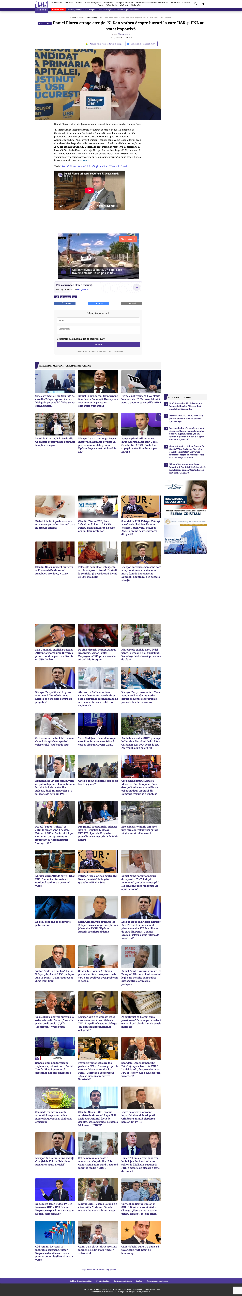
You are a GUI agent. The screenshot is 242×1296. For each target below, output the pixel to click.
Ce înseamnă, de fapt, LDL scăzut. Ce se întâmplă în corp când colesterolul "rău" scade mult (55, 741)
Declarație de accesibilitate (157, 1281)
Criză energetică (93, 2)
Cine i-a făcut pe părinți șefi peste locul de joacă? (98, 782)
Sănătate (175, 2)
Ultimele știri (56, 2)
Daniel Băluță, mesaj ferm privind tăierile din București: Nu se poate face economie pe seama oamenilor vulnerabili (98, 400)
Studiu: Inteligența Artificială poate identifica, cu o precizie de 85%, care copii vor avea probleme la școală (98, 975)
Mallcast (124, 5)
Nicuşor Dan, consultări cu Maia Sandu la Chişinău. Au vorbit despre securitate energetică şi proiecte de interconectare (140, 697)
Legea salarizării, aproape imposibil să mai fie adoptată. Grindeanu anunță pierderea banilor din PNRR (138, 1116)
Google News (83, 289)
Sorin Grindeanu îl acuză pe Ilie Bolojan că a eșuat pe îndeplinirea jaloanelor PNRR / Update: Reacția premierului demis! (98, 926)
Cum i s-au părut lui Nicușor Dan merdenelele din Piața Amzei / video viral (97, 1250)
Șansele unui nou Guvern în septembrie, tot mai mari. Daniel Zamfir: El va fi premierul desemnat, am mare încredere (54, 1067)
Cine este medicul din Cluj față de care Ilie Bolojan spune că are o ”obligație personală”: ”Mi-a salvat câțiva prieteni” (55, 400)
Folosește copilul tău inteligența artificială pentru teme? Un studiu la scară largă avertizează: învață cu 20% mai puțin (98, 571)
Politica (81, 17)
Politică (69, 2)
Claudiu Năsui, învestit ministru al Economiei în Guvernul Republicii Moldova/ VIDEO (54, 570)
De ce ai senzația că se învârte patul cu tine (53, 923)
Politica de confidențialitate (81, 1281)
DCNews (42, 7)
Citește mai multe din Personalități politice (98, 1269)
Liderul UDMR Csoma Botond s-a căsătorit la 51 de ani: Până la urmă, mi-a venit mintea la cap (97, 1207)
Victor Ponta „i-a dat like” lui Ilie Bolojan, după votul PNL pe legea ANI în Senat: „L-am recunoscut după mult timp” (54, 975)
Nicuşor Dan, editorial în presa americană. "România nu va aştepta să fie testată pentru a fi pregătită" (53, 697)
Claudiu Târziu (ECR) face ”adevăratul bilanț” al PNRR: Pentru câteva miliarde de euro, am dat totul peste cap (96, 526)
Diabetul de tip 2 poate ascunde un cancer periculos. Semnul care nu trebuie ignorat (55, 524)
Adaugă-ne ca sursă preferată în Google (106, 44)
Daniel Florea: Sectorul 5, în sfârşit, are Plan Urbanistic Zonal (94, 166)
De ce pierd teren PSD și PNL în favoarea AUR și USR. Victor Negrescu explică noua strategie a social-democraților (54, 1208)
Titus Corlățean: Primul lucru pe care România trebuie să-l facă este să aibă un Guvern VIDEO (97, 741)
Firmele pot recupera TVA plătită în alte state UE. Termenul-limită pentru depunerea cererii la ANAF (141, 399)
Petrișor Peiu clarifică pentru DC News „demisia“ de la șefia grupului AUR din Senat (97, 879)
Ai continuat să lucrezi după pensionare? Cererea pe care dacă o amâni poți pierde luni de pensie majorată (141, 1021)
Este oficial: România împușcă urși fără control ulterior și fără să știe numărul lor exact (139, 830)
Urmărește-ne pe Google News (143, 44)
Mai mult (136, 5)
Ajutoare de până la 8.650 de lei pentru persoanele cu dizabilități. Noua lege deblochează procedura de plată (141, 654)
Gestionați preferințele (123, 1281)
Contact (139, 1281)
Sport (100, 5)
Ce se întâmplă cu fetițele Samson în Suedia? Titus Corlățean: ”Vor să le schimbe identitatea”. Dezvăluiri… (110, 9)
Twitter (100, 303)
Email (133, 303)
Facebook (67, 303)
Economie (108, 2)
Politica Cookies (103, 1281)
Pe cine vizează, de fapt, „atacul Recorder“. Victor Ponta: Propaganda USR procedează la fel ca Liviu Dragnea (97, 654)
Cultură (186, 2)
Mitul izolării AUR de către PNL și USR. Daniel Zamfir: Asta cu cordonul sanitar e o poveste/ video (55, 880)
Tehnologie (111, 5)
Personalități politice (93, 17)
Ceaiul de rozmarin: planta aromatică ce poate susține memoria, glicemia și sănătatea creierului (53, 1116)
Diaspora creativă (124, 2)
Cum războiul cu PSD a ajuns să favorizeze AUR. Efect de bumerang (140, 1250)
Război (79, 2)
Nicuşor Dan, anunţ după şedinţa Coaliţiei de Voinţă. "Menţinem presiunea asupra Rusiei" (54, 1161)
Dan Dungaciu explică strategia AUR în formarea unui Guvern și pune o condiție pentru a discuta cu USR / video (54, 654)
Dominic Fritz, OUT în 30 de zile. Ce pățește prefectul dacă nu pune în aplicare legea (55, 442)
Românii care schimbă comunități (152, 2)
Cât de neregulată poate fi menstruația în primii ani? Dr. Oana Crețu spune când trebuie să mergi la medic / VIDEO (98, 1162)
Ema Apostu (124, 34)
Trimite (98, 344)
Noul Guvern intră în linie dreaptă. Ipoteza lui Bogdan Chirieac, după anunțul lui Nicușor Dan (185, 406)
